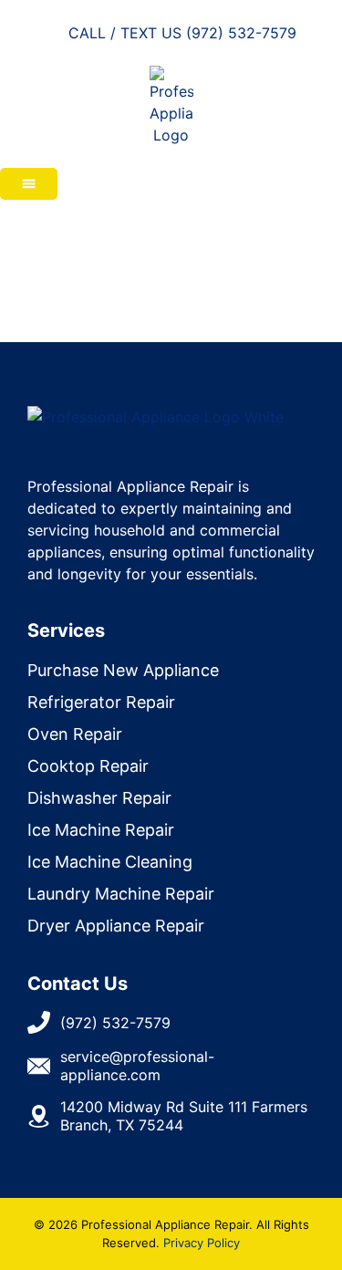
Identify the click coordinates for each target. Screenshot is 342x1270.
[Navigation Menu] (28, 184)
